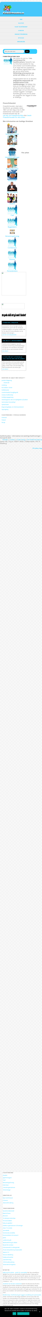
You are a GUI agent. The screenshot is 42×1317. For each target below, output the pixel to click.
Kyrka (4, 1237)
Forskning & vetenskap (9, 1218)
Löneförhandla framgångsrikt (10, 392)
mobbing (4, 385)
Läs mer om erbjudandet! (9, 334)
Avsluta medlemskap (7, 395)
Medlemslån (21, 41)
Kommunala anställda (9, 1233)
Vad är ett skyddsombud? (13, 340)
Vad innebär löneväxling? (9, 402)
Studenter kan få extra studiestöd (12, 1283)
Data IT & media (7, 1228)
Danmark (4, 417)
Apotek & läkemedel (8, 1211)
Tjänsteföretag (7, 1259)
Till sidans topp (37, 448)
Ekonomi (5, 1216)
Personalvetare (12, 271)
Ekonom (12, 259)
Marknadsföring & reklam (10, 1242)
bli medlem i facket (7, 387)
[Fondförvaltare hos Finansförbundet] (31, 106)
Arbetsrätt (6, 382)
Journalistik (6, 1230)
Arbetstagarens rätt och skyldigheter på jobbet (15, 399)
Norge (3, 422)
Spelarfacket (5, 404)
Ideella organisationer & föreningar (13, 1225)
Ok (14, 1313)
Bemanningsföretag (8, 1182)
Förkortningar (7, 1190)
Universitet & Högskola (9, 1264)
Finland (4, 420)
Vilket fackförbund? (21, 27)
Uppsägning (5, 409)
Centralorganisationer (9, 1187)
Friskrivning (21, 440)
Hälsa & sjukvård (7, 1223)
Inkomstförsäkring (21, 34)
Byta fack (21, 38)
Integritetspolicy (23, 1313)
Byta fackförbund (8, 1198)
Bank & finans (7, 1213)
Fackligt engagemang (7, 397)
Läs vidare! (5, 351)
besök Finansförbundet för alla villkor (17, 116)
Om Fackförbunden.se (34, 440)
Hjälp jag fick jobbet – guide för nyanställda (15, 1272)
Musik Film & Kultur (8, 1245)
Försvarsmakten (7, 1220)
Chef (4, 1180)
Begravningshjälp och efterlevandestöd (13, 407)
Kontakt (5, 440)
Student (5, 1175)
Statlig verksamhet (8, 1257)
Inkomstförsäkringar (12, 157)
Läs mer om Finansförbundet (13, 115)
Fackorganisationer (12, 134)
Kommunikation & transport (10, 1235)
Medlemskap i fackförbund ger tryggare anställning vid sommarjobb (22, 1295)
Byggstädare (12, 227)
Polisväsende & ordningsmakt (11, 1247)
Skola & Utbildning (8, 1254)
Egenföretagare (7, 1177)
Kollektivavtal (5, 390)
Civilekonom (12, 248)
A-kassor (21, 30)
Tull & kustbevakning (8, 1262)
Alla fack (21, 23)
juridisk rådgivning (7, 380)
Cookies (12, 440)
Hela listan (6, 1185)
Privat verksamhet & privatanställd (12, 1250)
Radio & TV (6, 1252)
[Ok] (40, 1312)
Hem (21, 19)
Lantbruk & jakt (7, 1240)
